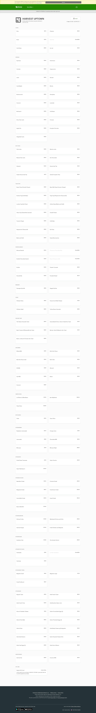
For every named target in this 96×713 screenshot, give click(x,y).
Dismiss (63, 2)
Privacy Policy (39, 2)
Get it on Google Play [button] (20, 709)
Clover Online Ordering (75, 706)
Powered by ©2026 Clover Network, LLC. (41, 692)
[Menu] (20, 7)
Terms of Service (61, 697)
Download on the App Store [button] (28, 709)
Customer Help (67, 709)
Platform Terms (53, 692)
